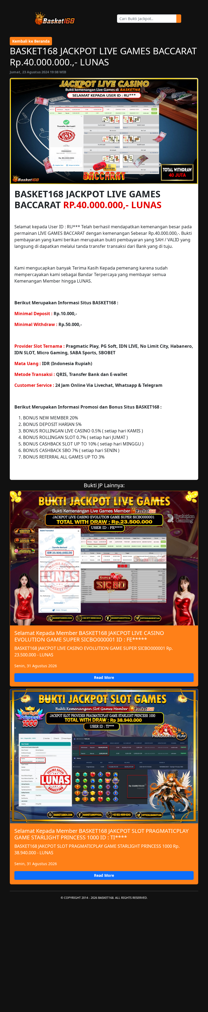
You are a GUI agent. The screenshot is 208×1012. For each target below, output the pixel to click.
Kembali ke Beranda (31, 41)
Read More (104, 677)
